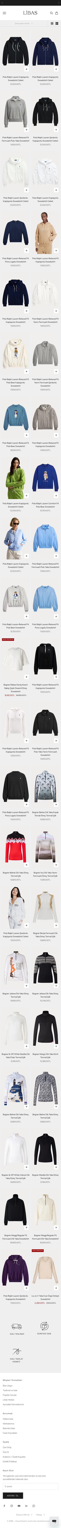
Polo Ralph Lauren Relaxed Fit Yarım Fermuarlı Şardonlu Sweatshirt (45, 382)
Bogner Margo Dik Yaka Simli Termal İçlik (45, 1056)
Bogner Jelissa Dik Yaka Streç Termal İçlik (45, 995)
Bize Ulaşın (7, 1385)
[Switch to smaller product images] (57, 23)
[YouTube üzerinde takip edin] (19, 1505)
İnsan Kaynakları (10, 1433)
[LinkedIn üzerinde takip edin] (26, 1505)
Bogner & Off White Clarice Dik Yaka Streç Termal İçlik (16, 1177)
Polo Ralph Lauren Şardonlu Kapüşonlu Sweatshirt (15, 1297)
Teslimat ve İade (10, 1390)
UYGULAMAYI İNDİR (30, 3)
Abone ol (13, 1495)
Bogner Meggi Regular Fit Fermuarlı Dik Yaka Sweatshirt (15, 1237)
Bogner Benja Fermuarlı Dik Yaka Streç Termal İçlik (45, 935)
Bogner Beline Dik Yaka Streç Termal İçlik (16, 874)
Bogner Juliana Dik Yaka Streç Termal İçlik (16, 995)
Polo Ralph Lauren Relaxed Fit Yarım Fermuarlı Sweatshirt (45, 320)
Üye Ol (6, 1452)
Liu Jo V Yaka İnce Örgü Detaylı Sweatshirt (45, 1297)
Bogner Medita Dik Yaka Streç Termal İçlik (45, 1177)
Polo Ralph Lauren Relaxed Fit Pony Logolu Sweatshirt (15, 260)
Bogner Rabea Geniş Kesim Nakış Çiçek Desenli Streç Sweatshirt (16, 688)
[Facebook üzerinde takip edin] (4, 1505)
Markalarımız (8, 1423)
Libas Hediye (8, 1399)
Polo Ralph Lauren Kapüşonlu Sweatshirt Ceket (16, 79)
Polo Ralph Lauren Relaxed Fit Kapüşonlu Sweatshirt (45, 260)
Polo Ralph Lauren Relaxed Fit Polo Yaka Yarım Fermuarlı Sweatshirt (45, 751)
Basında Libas (9, 1428)
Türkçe (39, 1515)
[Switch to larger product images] (52, 23)
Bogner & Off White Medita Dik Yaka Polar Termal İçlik (16, 1056)
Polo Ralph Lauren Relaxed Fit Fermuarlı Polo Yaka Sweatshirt (15, 139)
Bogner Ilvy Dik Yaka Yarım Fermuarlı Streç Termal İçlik (45, 874)
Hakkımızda (8, 1419)
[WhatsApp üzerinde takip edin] (33, 1505)
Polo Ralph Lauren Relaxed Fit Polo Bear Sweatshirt (15, 444)
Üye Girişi (7, 1447)
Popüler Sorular (10, 1395)
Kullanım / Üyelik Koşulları (14, 1457)
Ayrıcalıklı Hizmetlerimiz (13, 1404)
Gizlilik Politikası (10, 1461)
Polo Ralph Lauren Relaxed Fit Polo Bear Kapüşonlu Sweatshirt (15, 382)
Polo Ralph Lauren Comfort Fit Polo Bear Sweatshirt (45, 505)
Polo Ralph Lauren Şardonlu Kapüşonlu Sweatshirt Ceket (45, 139)
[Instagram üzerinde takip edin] (11, 1505)
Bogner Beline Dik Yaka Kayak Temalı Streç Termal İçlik (45, 814)
